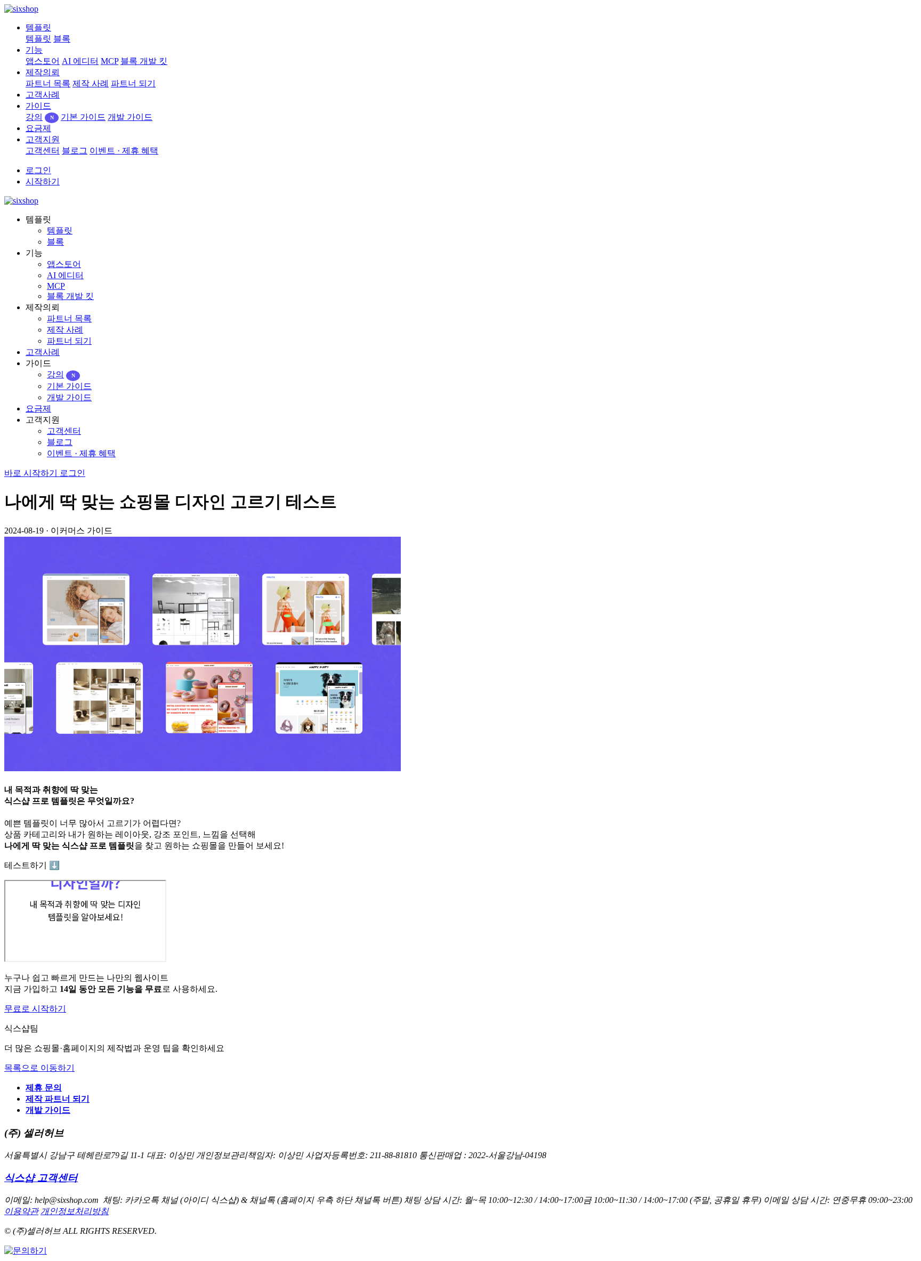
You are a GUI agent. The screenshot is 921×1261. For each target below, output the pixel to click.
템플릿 (38, 27)
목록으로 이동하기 (39, 1067)
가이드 (38, 105)
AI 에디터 (80, 61)
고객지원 (43, 139)
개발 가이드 (130, 117)
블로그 (74, 150)
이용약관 (21, 1211)
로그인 (38, 170)
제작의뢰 (43, 72)
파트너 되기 (133, 83)
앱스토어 (43, 61)
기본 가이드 (83, 117)
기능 (34, 49)
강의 (40, 117)
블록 (61, 38)
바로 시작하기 (32, 473)
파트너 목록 (48, 83)
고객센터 (43, 150)
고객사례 (43, 94)
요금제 (38, 128)
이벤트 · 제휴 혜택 (124, 150)
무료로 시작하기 (35, 1008)
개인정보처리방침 (75, 1211)
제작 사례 (90, 83)
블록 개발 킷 (143, 61)
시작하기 (43, 181)
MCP (109, 61)
